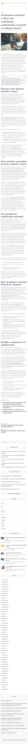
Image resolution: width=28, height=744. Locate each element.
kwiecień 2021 (5, 655)
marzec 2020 (4, 684)
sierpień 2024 (5, 593)
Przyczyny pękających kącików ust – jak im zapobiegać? (12, 725)
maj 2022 (4, 625)
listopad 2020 (5, 666)
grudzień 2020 (5, 664)
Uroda (2, 523)
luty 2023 (4, 616)
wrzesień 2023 (5, 609)
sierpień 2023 (5, 611)
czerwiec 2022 (5, 623)
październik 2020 (5, 668)
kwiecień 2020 (5, 682)
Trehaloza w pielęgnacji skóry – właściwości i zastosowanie (13, 708)
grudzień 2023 (5, 602)
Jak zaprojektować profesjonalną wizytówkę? (11, 81)
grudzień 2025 (5, 582)
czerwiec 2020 (5, 677)
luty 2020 (4, 687)
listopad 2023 (5, 604)
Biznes (2, 12)
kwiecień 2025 (5, 584)
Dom (2, 506)
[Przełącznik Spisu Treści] (23, 77)
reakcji (15, 148)
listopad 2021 (5, 639)
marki (14, 142)
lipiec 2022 (4, 620)
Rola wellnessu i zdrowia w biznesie (8, 732)
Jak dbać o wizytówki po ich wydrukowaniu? (10, 84)
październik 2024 (5, 588)
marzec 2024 (4, 595)
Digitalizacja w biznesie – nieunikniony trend (13, 409)
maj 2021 (4, 652)
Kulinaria (3, 511)
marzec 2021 (4, 657)
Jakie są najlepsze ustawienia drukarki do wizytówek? (12, 82)
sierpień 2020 (5, 673)
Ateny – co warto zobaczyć (6, 700)
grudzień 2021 (5, 636)
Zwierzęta (3, 528)
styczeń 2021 (5, 662)
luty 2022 (4, 632)
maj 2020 (4, 680)
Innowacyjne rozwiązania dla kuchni (13, 552)
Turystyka (3, 520)
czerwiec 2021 (5, 650)
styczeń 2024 (5, 600)
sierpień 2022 (5, 618)
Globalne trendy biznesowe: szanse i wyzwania (11, 481)
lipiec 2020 (4, 675)
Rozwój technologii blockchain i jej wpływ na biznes (12, 722)
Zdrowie (2, 525)
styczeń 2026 (5, 579)
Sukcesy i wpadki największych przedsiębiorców (11, 711)
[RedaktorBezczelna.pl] (11, 3)
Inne (2, 509)
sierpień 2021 (5, 646)
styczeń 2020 (5, 689)
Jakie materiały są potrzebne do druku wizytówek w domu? (13, 80)
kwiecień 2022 (5, 627)
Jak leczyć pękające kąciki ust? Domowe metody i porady (14, 467)
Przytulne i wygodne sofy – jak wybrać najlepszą (11, 476)
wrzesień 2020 (5, 671)
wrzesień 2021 (5, 643)
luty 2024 (4, 598)
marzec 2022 (4, 630)
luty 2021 (4, 659)
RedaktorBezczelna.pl (13, 740)
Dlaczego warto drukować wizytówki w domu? (11, 78)
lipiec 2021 (4, 648)
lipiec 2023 (4, 614)
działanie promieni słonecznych (13, 363)
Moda (2, 514)
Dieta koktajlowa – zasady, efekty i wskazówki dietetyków (13, 478)
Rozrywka (3, 517)
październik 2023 (5, 607)
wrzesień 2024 (5, 591)
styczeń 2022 (5, 634)
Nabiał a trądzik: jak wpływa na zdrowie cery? (10, 489)
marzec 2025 (4, 586)
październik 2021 (5, 641)
